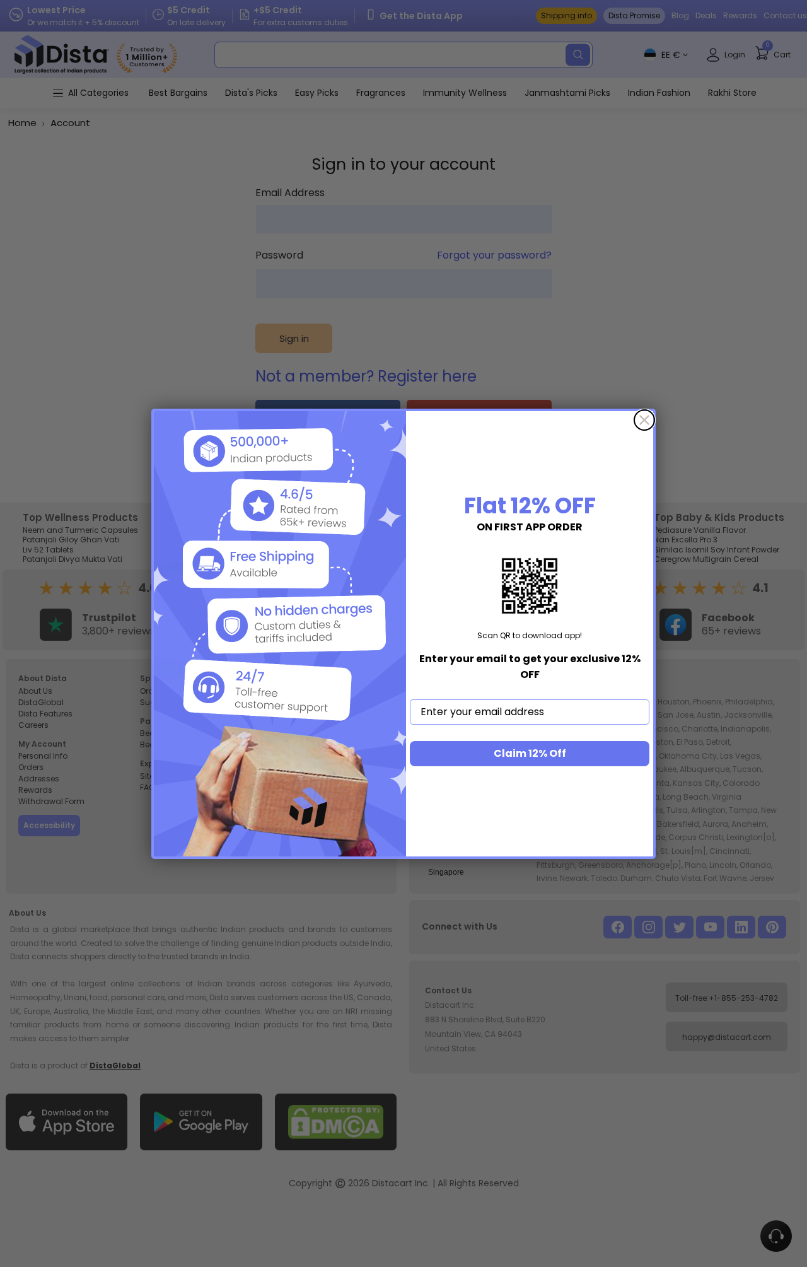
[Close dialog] (644, 420)
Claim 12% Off (530, 753)
